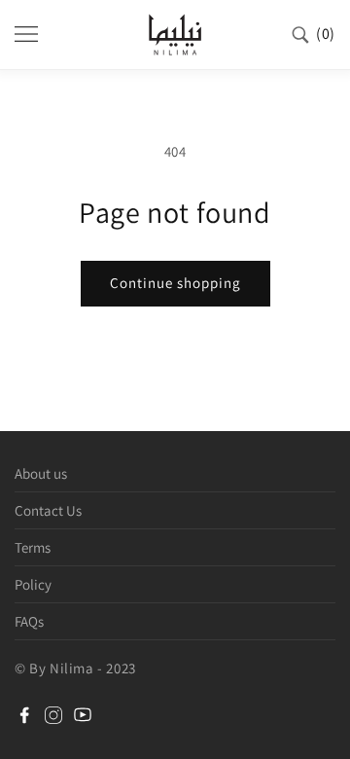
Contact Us (48, 510)
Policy (33, 584)
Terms (33, 547)
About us (41, 473)
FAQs (29, 621)
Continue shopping (175, 282)
